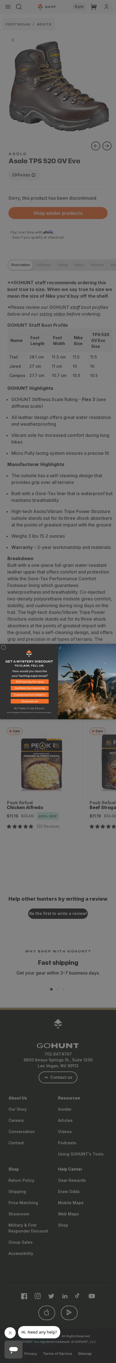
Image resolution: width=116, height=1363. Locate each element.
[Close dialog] (3, 647)
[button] (29, 682)
